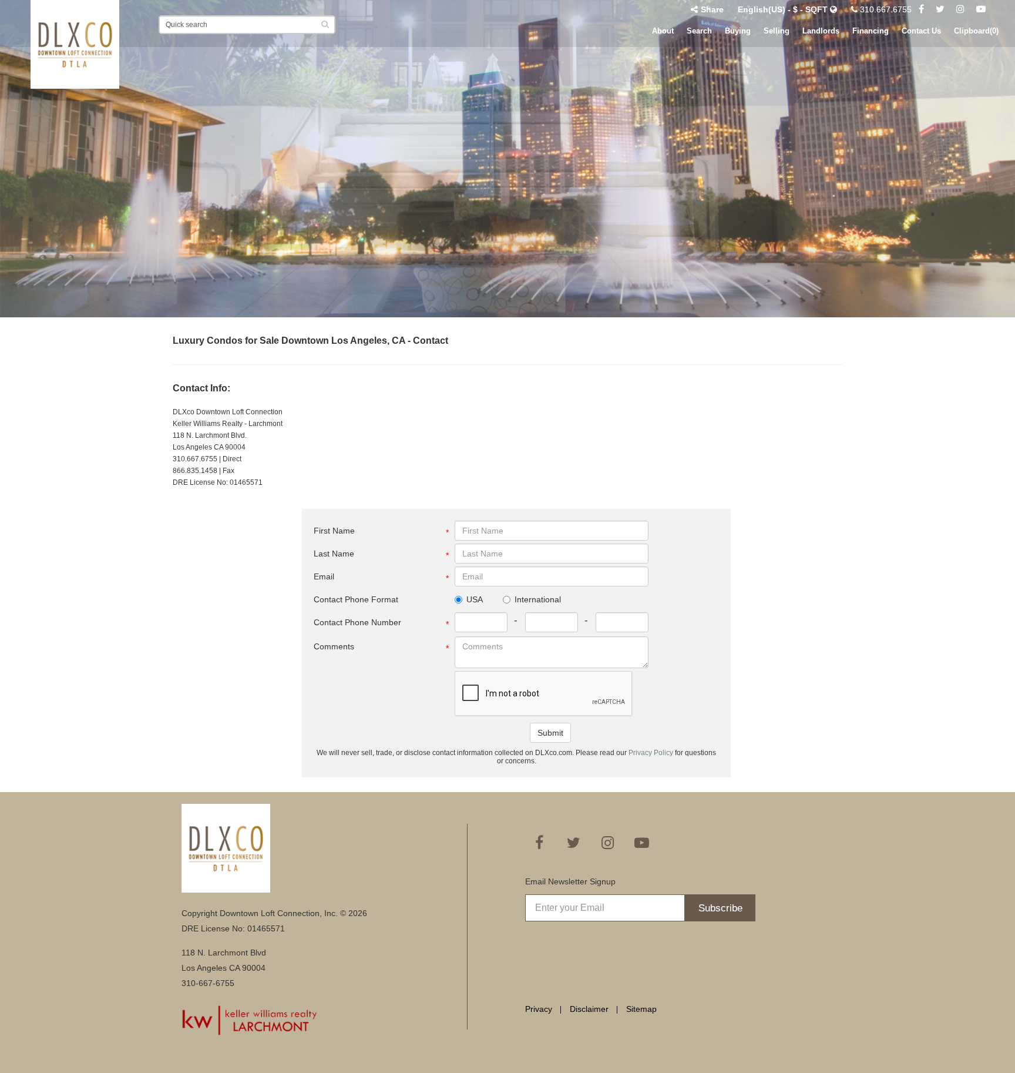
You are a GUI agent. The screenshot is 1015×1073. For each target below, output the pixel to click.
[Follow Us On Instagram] (960, 9)
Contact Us (921, 30)
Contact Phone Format (356, 599)
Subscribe (720, 908)
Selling (776, 30)
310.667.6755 (885, 9)
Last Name (334, 553)
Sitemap (641, 1009)
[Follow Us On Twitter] (940, 9)
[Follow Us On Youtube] (981, 9)
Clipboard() (976, 30)
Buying (738, 30)
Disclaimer (589, 1009)
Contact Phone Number (357, 622)
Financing (870, 30)
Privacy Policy (652, 753)
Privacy (538, 1009)
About (663, 30)
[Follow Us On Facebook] (921, 9)
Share (712, 9)
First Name (334, 530)
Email (324, 576)
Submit (550, 732)
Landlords (820, 30)
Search (699, 30)
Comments (334, 646)
